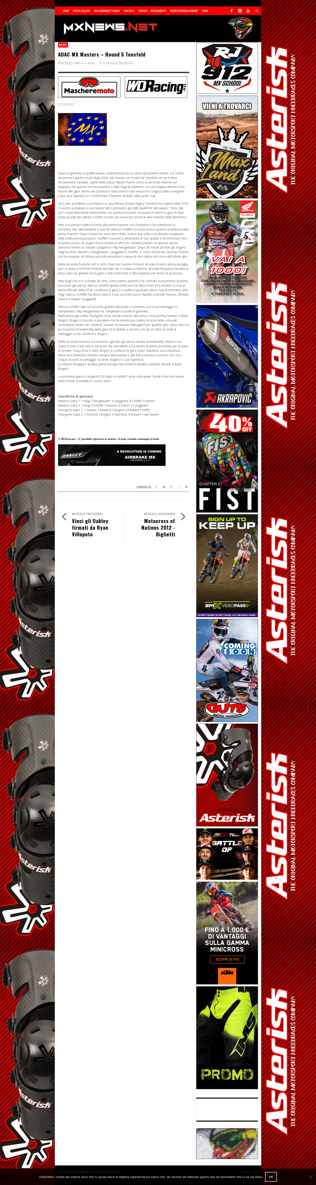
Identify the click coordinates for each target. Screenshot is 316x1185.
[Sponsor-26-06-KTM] (227, 933)
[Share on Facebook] (156, 487)
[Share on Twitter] (164, 487)
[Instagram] (240, 10)
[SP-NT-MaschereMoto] (89, 86)
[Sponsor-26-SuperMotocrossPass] (227, 565)
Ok (271, 1177)
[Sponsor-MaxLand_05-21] (227, 147)
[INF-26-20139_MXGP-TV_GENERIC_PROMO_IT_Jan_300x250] (227, 854)
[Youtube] (248, 10)
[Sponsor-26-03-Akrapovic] (227, 356)
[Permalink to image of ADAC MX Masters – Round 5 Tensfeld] (82, 129)
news (63, 44)
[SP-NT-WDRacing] (156, 86)
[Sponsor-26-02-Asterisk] (227, 775)
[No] (310, 1177)
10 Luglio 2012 (66, 104)
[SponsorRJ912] (227, 68)
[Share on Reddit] (179, 487)
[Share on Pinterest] (171, 487)
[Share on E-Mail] (186, 487)
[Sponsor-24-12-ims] (227, 1037)
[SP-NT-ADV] (227, 1143)
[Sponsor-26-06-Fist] (227, 461)
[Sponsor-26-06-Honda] (227, 251)
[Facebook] (232, 10)
